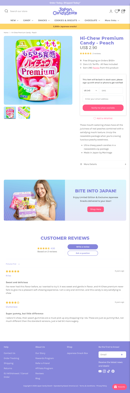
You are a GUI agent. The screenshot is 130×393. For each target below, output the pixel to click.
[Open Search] (6, 10)
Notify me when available (103, 108)
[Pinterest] (113, 371)
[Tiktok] (108, 371)
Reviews (39, 373)
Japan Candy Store (44, 386)
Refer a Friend (42, 363)
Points (96, 67)
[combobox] (20, 11)
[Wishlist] (116, 11)
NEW (13, 20)
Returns (8, 368)
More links (111, 20)
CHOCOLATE (91, 20)
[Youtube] (100, 371)
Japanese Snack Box (77, 353)
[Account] (110, 11)
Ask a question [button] (83, 253)
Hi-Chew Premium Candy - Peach (24, 32)
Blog (37, 378)
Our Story (40, 353)
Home (6, 32)
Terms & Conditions (87, 386)
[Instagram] (104, 371)
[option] (38, 71)
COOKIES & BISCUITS (66, 20)
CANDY (27, 20)
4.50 (53, 248)
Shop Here (95, 209)
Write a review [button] (82, 247)
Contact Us (9, 353)
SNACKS (42, 20)
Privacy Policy (101, 386)
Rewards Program (44, 358)
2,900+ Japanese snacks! (59, 26)
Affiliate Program (44, 368)
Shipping (8, 363)
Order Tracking (11, 358)
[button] (86, 53)
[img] (12, 271)
